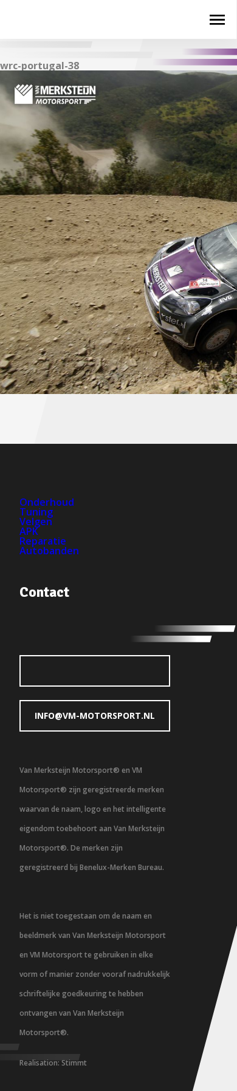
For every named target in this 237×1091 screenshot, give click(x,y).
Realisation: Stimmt (53, 1063)
